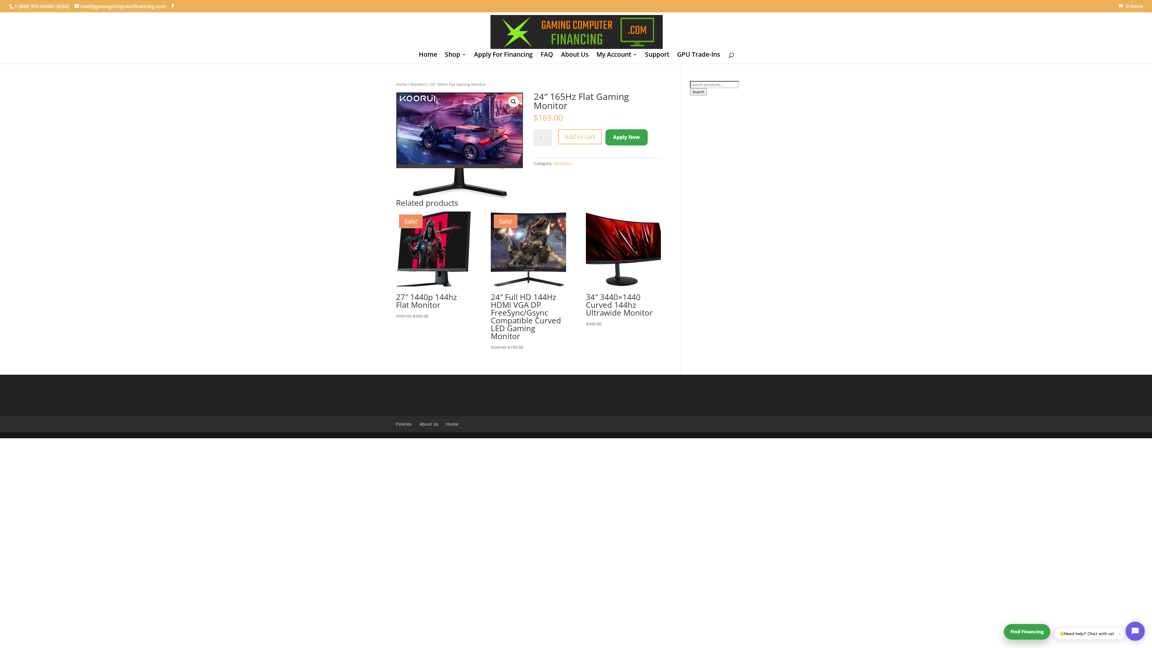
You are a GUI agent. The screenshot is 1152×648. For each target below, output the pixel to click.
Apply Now (626, 137)
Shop (452, 55)
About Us (575, 55)
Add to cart (580, 137)
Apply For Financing (503, 55)
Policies (404, 424)
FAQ (547, 55)
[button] (513, 101)
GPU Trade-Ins (698, 55)
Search (698, 91)
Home (428, 55)
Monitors (418, 84)
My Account (613, 55)
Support (657, 55)
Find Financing (1027, 631)
